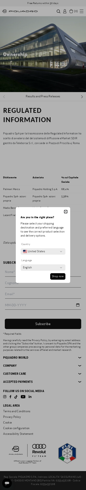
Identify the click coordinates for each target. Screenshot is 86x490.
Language (26, 260)
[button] (65, 211)
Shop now (58, 276)
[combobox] (34, 251)
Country (25, 244)
